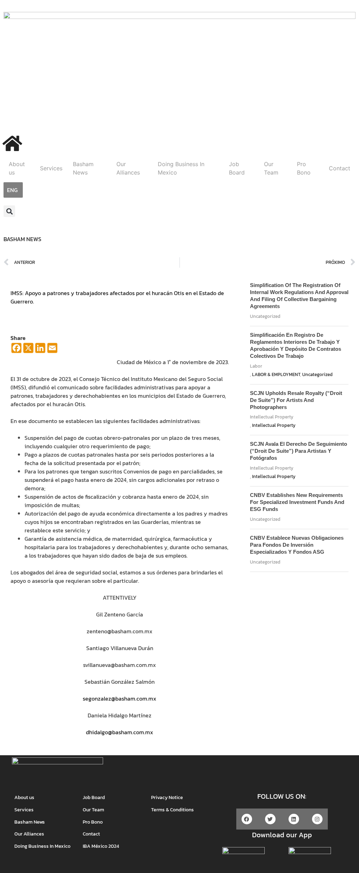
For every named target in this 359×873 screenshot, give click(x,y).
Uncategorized (265, 316)
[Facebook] (16, 352)
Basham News (83, 168)
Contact (339, 168)
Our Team (271, 168)
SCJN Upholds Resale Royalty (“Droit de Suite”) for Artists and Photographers (296, 400)
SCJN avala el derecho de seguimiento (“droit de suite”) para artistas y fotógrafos (298, 451)
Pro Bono (304, 168)
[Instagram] (317, 819)
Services (51, 168)
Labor (256, 366)
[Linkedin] (294, 819)
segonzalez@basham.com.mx (119, 698)
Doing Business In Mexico (181, 168)
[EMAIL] (52, 352)
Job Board (237, 168)
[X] (28, 352)
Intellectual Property (271, 417)
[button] (9, 211)
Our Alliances (128, 168)
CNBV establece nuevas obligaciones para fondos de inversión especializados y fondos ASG (297, 545)
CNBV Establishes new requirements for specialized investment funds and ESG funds (297, 502)
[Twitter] (270, 819)
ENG (12, 190)
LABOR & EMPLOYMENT (276, 374)
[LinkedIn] (40, 352)
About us (17, 168)
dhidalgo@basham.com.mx (119, 732)
